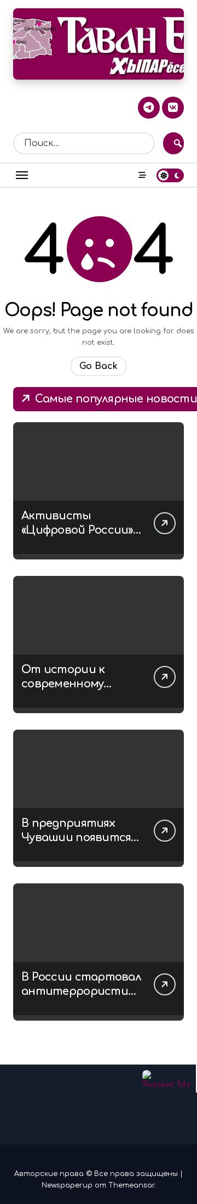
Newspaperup (67, 1185)
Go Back (98, 366)
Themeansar (131, 1185)
